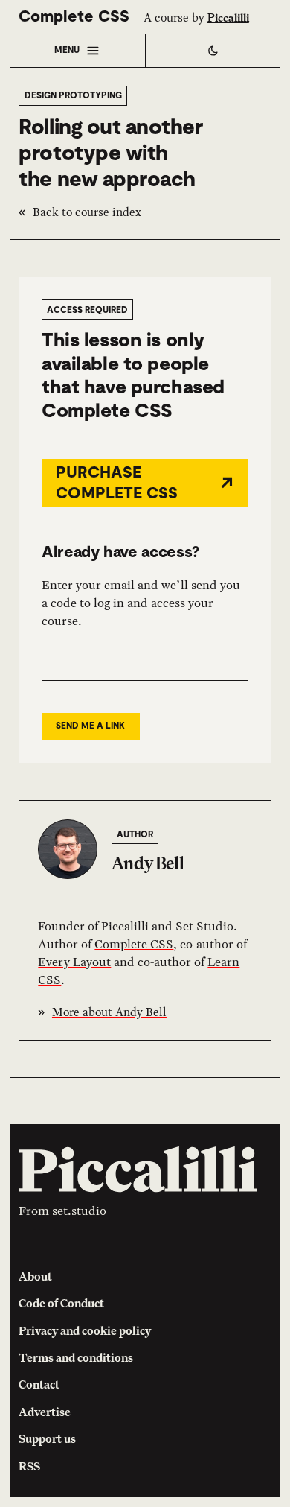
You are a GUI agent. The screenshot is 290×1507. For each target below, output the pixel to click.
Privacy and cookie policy (85, 1330)
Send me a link (90, 725)
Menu (67, 50)
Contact (39, 1384)
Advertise (45, 1411)
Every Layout (74, 962)
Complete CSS (74, 16)
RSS (29, 1466)
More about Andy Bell (109, 1012)
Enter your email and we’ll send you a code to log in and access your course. (141, 602)
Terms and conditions (76, 1357)
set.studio (79, 1210)
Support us (47, 1438)
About (35, 1276)
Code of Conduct (61, 1302)
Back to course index (87, 212)
